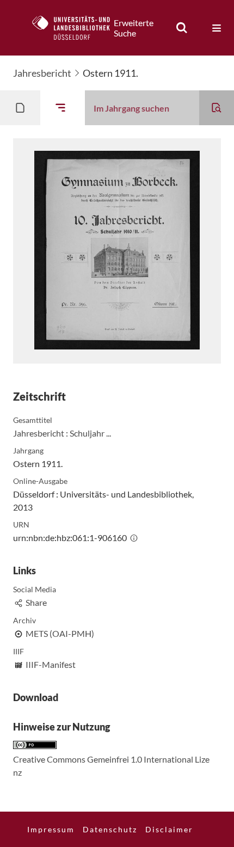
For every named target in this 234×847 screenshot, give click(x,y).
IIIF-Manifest (51, 664)
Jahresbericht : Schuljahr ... (62, 433)
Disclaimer (169, 829)
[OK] (181, 28)
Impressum (51, 829)
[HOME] (76, 27)
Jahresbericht (42, 73)
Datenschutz (110, 829)
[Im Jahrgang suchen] (216, 107)
